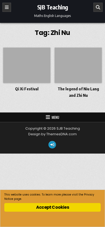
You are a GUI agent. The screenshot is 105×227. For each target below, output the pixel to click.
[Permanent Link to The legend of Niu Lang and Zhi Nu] (78, 65)
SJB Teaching (52, 7)
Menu (55, 117)
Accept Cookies (52, 207)
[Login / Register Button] (52, 144)
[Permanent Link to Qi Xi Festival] (26, 65)
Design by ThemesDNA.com (52, 134)
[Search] (98, 7)
